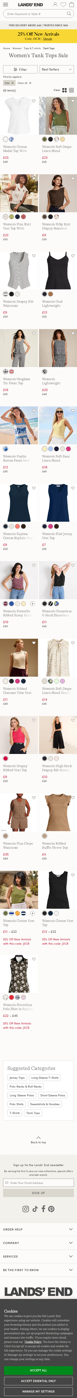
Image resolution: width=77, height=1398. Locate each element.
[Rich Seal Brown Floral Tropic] (56, 603)
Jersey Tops (17, 1078)
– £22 (10, 931)
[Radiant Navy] (17, 216)
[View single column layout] (71, 90)
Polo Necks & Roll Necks (25, 1086)
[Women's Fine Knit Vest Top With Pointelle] (19, 193)
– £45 (10, 1015)
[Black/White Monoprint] (44, 371)
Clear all (22, 82)
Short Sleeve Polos (52, 1095)
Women (17, 48)
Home (6, 48)
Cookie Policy (33, 1341)
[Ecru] (5, 681)
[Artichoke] (44, 139)
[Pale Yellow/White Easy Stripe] (23, 603)
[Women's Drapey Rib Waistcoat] (19, 271)
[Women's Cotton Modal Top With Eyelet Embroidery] (19, 116)
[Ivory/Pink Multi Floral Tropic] (56, 139)
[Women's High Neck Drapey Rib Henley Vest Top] (58, 735)
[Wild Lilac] (62, 681)
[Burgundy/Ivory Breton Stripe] (5, 603)
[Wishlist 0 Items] (63, 4)
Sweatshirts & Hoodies (45, 1104)
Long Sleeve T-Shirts (45, 1078)
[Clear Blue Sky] (50, 448)
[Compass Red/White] (11, 997)
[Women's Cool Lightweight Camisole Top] (58, 271)
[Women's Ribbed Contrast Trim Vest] (19, 658)
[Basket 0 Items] (71, 4)
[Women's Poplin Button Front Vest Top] (19, 425)
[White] (5, 139)
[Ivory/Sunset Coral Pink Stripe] (56, 758)
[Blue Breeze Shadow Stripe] (11, 913)
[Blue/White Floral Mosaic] (5, 448)
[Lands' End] (30, 5)
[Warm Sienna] (44, 836)
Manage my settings (38, 1391)
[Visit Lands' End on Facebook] (42, 1209)
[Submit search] (69, 13)
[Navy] (23, 681)
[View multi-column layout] (64, 90)
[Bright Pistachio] (11, 216)
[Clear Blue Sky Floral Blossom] (11, 139)
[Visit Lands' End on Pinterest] (50, 1209)
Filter (22, 69)
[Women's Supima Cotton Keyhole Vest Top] (19, 503)
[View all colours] (32, 603)
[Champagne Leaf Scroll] (44, 681)
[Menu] (5, 4)
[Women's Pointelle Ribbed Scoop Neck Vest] (19, 580)
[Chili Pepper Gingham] (11, 371)
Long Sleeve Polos (22, 1095)
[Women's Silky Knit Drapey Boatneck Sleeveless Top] (58, 193)
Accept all (38, 1370)
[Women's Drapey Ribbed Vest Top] (19, 735)
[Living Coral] (17, 526)
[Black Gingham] (5, 371)
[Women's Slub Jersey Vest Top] (58, 503)
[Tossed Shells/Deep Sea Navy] (17, 997)
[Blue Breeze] (11, 603)
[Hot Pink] (68, 448)
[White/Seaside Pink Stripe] (23, 997)
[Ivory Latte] (5, 216)
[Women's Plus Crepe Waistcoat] (19, 812)
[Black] (50, 139)
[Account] (55, 4)
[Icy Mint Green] (56, 681)
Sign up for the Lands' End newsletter (38, 1165)
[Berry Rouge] (5, 758)
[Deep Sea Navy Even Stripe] (23, 913)
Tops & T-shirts (32, 48)
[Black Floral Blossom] (5, 997)
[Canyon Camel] (50, 294)
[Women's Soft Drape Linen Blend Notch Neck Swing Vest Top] (58, 658)
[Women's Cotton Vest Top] (19, 890)
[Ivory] (17, 294)
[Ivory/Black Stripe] (5, 294)
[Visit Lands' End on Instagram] (26, 1209)
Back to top (38, 1142)
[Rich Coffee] (23, 526)
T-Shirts (15, 1113)
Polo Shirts (17, 1104)
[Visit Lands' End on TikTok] (34, 1209)
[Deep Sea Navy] (56, 448)
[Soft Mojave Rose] (23, 216)
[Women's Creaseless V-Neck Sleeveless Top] (58, 580)
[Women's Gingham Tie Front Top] (19, 348)
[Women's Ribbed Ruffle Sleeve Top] (58, 812)
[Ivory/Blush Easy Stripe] (17, 603)
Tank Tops (48, 48)
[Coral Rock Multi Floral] (17, 913)
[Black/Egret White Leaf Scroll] (50, 603)
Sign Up (38, 1193)
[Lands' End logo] (38, 1292)
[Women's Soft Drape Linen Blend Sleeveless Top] (58, 116)
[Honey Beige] (5, 836)
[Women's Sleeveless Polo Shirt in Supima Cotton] (19, 974)
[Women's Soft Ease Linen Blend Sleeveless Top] (58, 425)
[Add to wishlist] (34, 101)
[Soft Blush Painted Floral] (56, 216)
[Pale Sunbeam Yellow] (62, 139)
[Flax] (62, 448)
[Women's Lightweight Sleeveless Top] (58, 348)
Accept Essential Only (38, 1381)
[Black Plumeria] (50, 681)
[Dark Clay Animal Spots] (44, 216)
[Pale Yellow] (44, 448)
